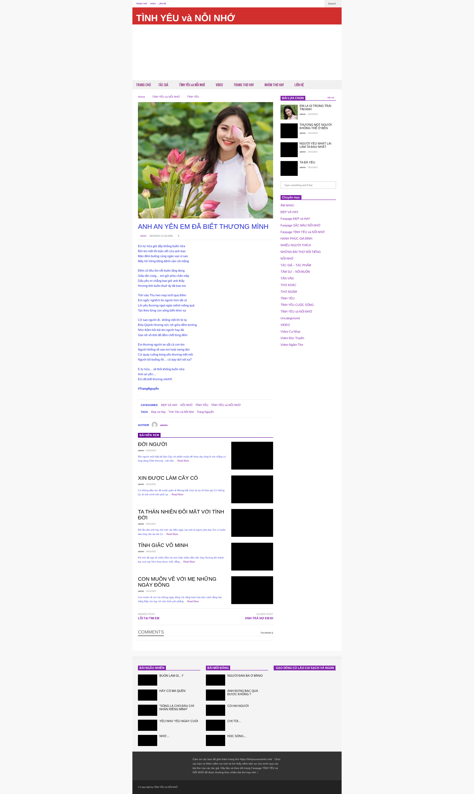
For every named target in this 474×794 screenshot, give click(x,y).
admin (143, 236)
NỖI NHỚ (186, 405)
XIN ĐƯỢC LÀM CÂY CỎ (168, 478)
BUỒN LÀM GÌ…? (171, 675)
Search (332, 3)
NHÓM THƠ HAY (275, 84)
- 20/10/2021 (312, 114)
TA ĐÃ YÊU (307, 162)
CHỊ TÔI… (234, 721)
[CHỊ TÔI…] (215, 725)
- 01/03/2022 (150, 450)
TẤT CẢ (331, 98)
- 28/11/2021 (150, 524)
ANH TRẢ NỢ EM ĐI (259, 618)
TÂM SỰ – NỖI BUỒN (295, 271)
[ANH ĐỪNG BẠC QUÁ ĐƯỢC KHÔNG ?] (215, 695)
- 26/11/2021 (150, 484)
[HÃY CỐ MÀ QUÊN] (147, 695)
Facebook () (267, 632)
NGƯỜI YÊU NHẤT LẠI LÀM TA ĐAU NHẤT (315, 145)
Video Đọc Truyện (292, 338)
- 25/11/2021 (312, 152)
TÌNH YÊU (201, 405)
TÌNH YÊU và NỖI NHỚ (185, 18)
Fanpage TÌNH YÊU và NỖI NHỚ (303, 232)
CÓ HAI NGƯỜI (238, 705)
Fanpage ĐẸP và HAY (295, 218)
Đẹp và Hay (158, 411)
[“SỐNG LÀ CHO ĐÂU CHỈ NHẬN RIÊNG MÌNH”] (147, 710)
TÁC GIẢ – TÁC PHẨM (296, 265)
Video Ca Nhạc (291, 331)
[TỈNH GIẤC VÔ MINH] (252, 557)
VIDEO (153, 4)
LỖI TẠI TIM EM (148, 618)
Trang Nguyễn (205, 411)
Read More (183, 460)
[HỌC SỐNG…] (215, 740)
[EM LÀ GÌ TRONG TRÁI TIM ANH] (289, 112)
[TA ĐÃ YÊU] (289, 168)
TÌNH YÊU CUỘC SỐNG (297, 304)
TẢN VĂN (287, 278)
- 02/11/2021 (312, 167)
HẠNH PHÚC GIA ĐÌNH (296, 238)
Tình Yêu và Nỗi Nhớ (181, 411)
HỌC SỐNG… (236, 736)
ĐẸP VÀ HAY (169, 405)
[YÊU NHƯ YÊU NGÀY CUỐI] (147, 725)
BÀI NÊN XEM (149, 435)
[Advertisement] (237, 52)
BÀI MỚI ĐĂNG (218, 667)
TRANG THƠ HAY (244, 84)
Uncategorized (290, 318)
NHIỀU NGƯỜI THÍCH (296, 245)
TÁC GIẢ (163, 84)
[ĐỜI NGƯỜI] (252, 456)
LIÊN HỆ (162, 4)
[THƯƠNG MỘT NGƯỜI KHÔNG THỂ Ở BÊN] (289, 130)
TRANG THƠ (141, 4)
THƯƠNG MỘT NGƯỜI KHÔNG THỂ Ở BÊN (316, 126)
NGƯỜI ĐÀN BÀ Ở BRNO (245, 675)
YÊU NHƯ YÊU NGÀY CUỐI (178, 721)
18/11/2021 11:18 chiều (161, 236)
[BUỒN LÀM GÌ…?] (147, 680)
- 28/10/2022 (150, 551)
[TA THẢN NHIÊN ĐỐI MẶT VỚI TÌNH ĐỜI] (252, 523)
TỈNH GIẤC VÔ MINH (163, 545)
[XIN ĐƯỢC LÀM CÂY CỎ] (252, 489)
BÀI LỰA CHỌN (293, 98)
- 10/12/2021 (150, 591)
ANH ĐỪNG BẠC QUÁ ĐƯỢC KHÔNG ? (242, 692)
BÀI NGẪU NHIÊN (151, 667)
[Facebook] (314, 3)
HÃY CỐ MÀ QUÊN (172, 690)
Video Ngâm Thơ (292, 344)
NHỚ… (164, 736)
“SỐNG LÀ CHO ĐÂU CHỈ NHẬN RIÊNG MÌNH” (176, 707)
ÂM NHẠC (287, 205)
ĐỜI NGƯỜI (152, 444)
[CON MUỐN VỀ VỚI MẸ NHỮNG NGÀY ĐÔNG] (252, 590)
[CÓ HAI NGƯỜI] (215, 710)
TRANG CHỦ (143, 84)
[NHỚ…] (147, 740)
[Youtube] (319, 3)
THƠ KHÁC (288, 285)
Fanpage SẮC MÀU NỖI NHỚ (301, 225)
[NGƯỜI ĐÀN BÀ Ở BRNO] (215, 680)
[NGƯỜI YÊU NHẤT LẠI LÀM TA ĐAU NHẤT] (289, 149)
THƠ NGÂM (289, 291)
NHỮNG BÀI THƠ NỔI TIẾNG (301, 251)
